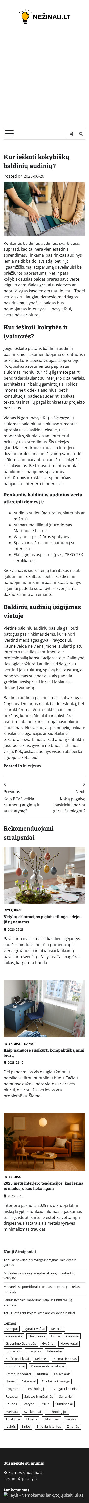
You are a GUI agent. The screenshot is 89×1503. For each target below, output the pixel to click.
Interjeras (32, 766)
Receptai (12, 1396)
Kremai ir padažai (18, 1374)
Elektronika (36, 1336)
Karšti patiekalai (17, 1358)
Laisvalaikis (62, 1374)
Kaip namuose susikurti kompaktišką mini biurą (44, 1052)
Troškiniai (13, 1419)
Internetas (54, 1351)
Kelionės (41, 1358)
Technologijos (57, 1411)
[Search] (80, 134)
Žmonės (73, 1426)
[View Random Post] (71, 134)
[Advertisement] (44, 81)
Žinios (26, 1426)
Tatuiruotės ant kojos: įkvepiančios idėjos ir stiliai (39, 1313)
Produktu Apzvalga (56, 1381)
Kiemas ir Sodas (65, 1358)
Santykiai (65, 1396)
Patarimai (29, 1381)
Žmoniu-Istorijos (49, 1426)
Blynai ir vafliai (34, 1328)
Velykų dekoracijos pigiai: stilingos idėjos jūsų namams (42, 919)
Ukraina (31, 1419)
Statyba (28, 1404)
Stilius (45, 1404)
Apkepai (12, 1328)
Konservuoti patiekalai (47, 1366)
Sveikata (12, 1411)
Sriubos (11, 1404)
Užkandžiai (51, 1419)
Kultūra (42, 1374)
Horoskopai (69, 1343)
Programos (14, 1388)
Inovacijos (13, 1351)
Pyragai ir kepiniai (64, 1388)
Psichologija (36, 1388)
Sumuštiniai (64, 1404)
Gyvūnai (48, 1343)
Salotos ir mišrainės (38, 1396)
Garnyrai (72, 1336)
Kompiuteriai (15, 1366)
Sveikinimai (32, 1411)
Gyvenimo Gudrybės (21, 1343)
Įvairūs (11, 1426)
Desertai (57, 1328)
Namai (29, 1043)
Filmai (55, 1336)
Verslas (71, 1419)
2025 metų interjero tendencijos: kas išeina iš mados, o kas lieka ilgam (43, 1185)
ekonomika (14, 1336)
